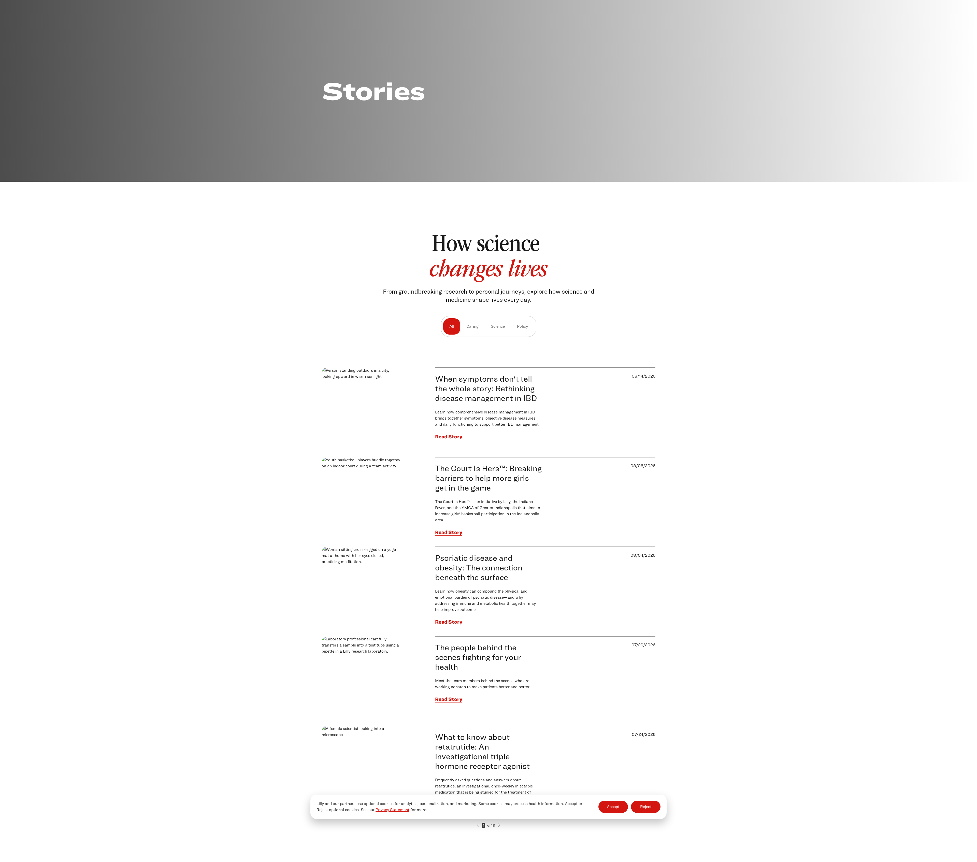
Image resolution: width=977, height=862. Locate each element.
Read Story (448, 437)
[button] (478, 825)
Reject (646, 806)
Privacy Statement (392, 809)
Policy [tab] (522, 326)
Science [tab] (498, 326)
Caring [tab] (472, 326)
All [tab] (451, 326)
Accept (613, 806)
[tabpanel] (488, 609)
